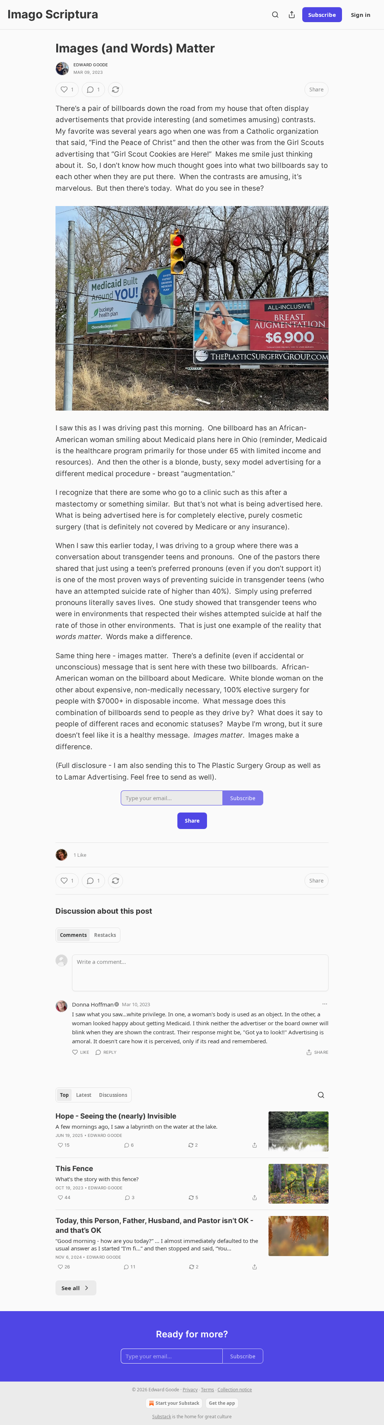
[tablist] (88, 935)
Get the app (222, 1403)
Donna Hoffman (93, 1004)
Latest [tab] (84, 1095)
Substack (161, 1416)
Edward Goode (91, 64)
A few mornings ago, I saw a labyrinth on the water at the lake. (137, 1126)
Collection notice (235, 1389)
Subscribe (322, 14)
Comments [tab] (73, 935)
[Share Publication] (291, 14)
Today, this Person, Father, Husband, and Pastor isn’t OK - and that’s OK (155, 1225)
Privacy (190, 1389)
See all (71, 1288)
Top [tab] (64, 1095)
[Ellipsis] (325, 1004)
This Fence (74, 1168)
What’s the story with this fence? (97, 1179)
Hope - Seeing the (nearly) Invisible (116, 1116)
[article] (192, 1131)
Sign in (360, 14)
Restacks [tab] (105, 935)
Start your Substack (177, 1403)
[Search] (275, 14)
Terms (207, 1389)
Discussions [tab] (113, 1095)
